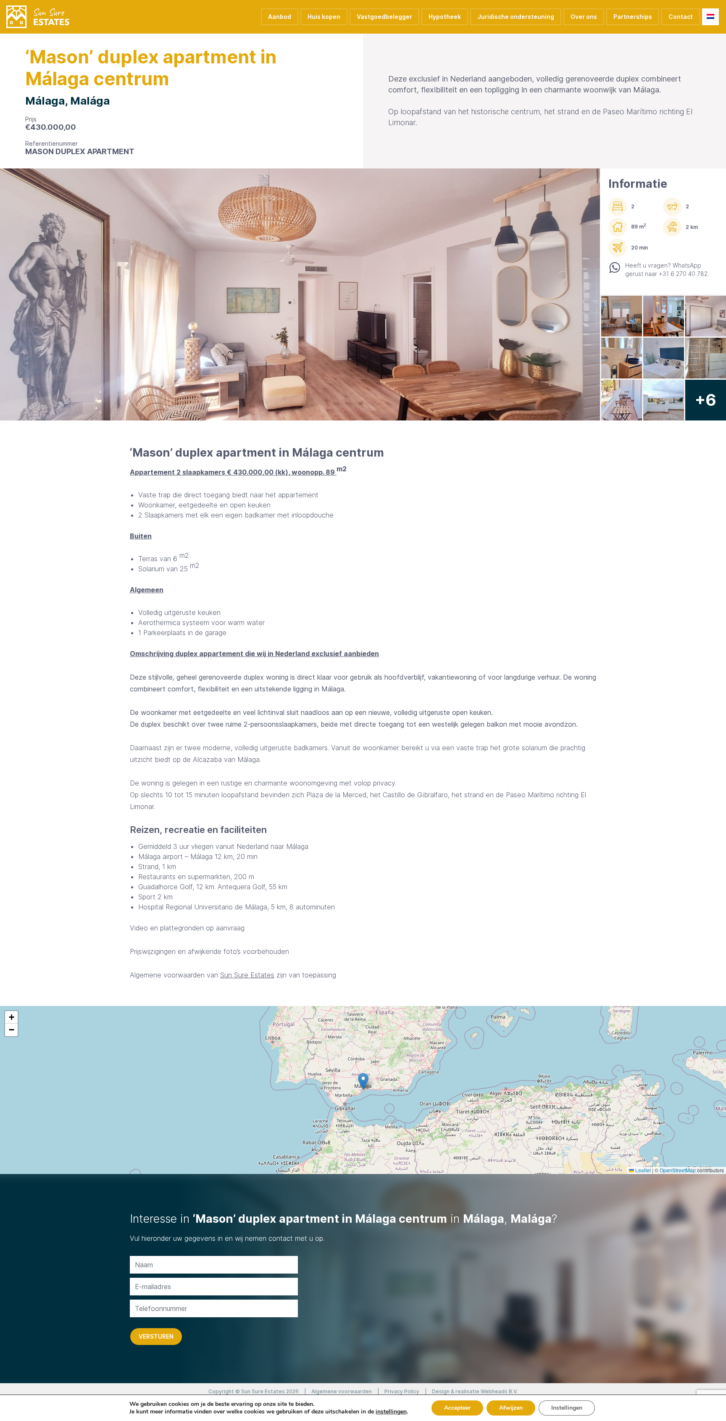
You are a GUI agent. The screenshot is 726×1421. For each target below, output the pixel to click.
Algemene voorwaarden (341, 1391)
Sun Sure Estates (247, 975)
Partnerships (632, 16)
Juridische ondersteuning (515, 16)
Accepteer (457, 1408)
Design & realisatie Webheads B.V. (475, 1391)
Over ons (584, 16)
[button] (363, 1081)
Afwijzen (511, 1408)
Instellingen (566, 1408)
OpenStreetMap (678, 1170)
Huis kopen (324, 16)
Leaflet (642, 1170)
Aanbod (279, 16)
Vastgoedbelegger (384, 16)
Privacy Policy (401, 1391)
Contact (680, 16)
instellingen (391, 1412)
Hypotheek (445, 16)
